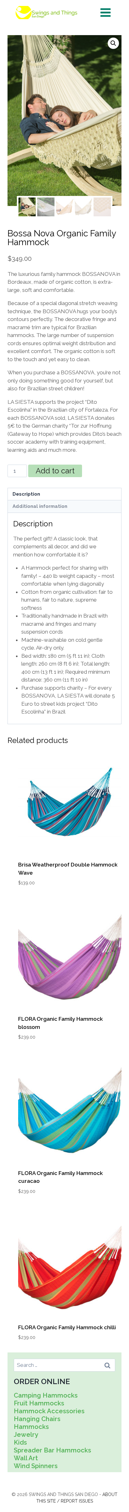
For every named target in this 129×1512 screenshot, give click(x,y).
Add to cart (55, 470)
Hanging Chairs (37, 1419)
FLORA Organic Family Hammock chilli (67, 1327)
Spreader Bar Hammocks (52, 1450)
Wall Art (26, 1458)
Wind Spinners (36, 1466)
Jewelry (26, 1434)
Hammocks (31, 1426)
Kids (20, 1442)
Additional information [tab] (40, 506)
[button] (113, 43)
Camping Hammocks (46, 1395)
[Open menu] (105, 12)
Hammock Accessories (49, 1411)
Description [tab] (26, 494)
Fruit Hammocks (39, 1403)
